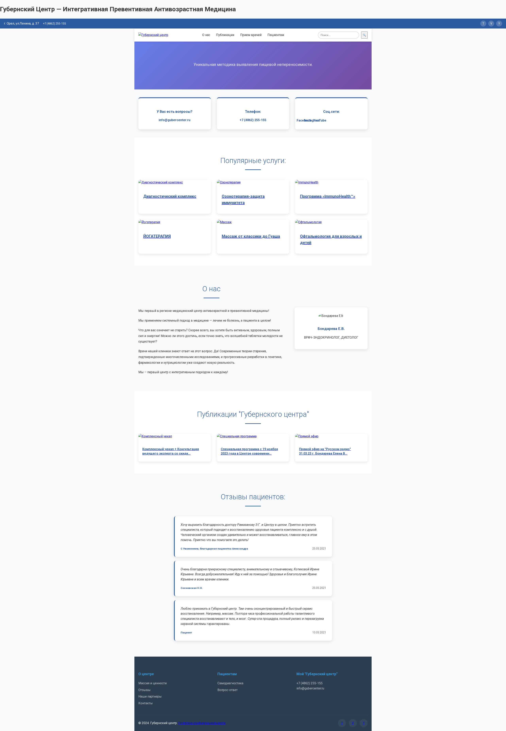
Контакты (145, 703)
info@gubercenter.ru (174, 120)
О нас (206, 35)
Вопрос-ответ (227, 690)
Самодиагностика (230, 683)
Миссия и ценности (152, 683)
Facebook (304, 120)
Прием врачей (250, 35)
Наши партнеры (150, 696)
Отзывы (144, 690)
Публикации (225, 35)
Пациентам (275, 35)
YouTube (320, 120)
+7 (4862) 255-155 (54, 23)
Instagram (312, 120)
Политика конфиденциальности (202, 723)
